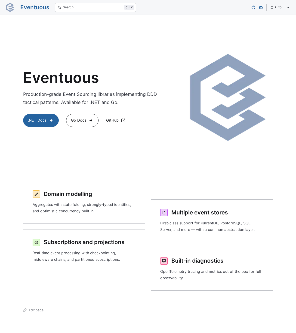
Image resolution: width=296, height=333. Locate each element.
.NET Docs (37, 120)
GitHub (112, 120)
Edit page (36, 310)
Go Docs (78, 120)
